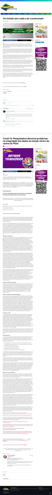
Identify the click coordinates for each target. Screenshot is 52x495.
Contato (47, 13)
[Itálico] (8, 105)
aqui (12, 207)
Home (1, 0)
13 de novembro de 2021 (15, 146)
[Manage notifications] (50, 493)
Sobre (9, 13)
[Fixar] (10, 105)
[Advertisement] (35, 7)
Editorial (13, 13)
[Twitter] (32, 456)
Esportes (6, 0)
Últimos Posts (7, 89)
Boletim (37, 13)
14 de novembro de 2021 (13, 21)
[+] (18, 105)
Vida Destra (6, 21)
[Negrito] (7, 105)
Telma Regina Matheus (8, 146)
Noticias (20, 146)
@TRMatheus (5, 441)
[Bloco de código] (15, 105)
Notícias (3, 0)
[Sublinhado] (9, 105)
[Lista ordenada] (11, 105)
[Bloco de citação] (13, 105)
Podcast (42, 13)
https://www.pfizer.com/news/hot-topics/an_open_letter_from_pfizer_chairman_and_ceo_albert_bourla (17, 413)
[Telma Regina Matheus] (5, 456)
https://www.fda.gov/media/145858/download (9, 429)
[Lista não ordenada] (12, 105)
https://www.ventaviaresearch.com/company (25, 415)
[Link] (16, 105)
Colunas (19, 13)
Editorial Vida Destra (19, 21)
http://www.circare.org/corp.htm (14, 419)
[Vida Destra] (5, 92)
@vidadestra (23, 82)
